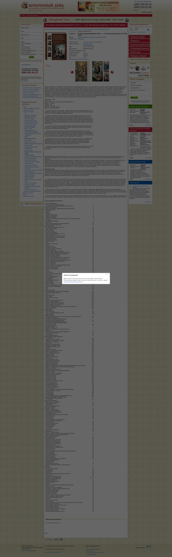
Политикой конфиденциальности (73, 281)
